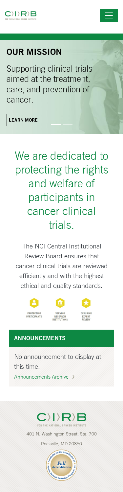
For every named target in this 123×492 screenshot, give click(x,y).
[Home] (23, 15)
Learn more (23, 120)
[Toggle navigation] (109, 15)
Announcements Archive (41, 376)
